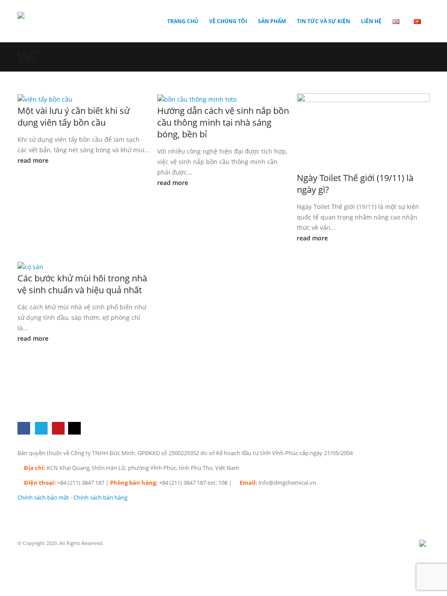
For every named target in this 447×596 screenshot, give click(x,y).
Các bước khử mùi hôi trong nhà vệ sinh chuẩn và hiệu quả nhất (82, 284)
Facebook (23, 428)
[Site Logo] (43, 21)
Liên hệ (371, 21)
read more (33, 160)
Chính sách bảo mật (43, 497)
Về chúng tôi (228, 21)
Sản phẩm (272, 21)
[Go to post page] (48, 98)
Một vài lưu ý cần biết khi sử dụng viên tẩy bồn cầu (73, 116)
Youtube (58, 428)
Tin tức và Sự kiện (323, 21)
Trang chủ (182, 21)
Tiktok (74, 428)
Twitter (41, 428)
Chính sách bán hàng (100, 497)
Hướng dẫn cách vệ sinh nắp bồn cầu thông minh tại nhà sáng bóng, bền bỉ (223, 122)
